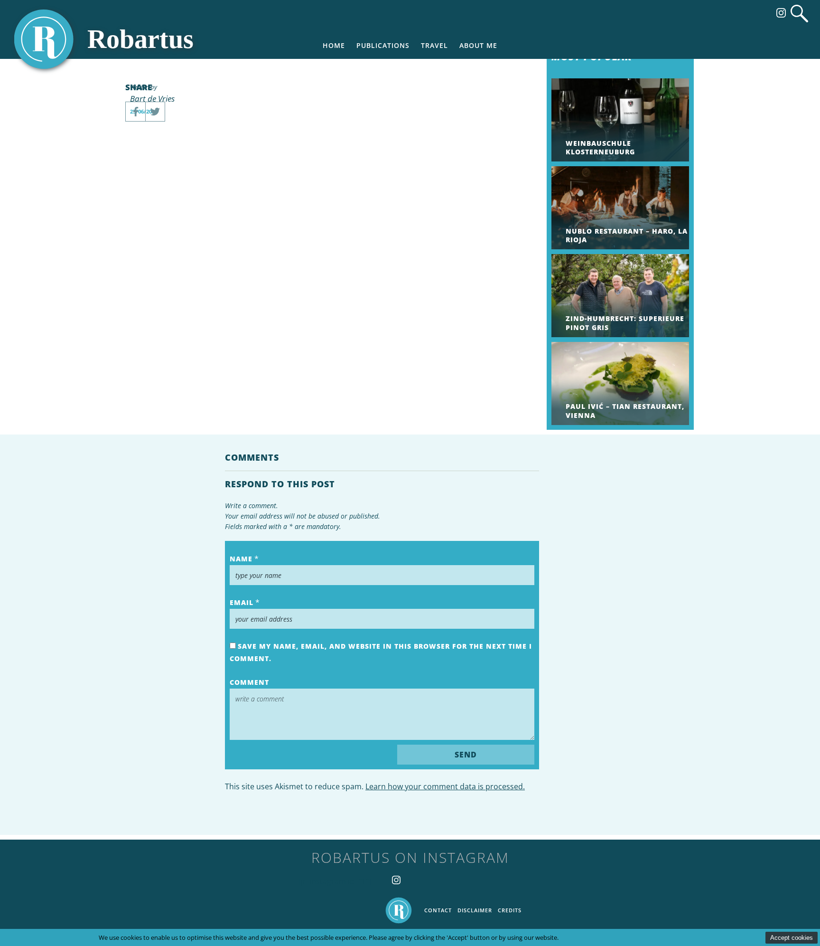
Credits (510, 910)
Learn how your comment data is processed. (445, 786)
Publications (383, 45)
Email (241, 602)
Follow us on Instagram (781, 13)
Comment (249, 682)
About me (478, 45)
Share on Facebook (135, 112)
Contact (438, 910)
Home (334, 45)
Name (241, 558)
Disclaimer (474, 910)
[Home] (107, 39)
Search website (799, 13)
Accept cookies (791, 937)
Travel (434, 45)
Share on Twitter (155, 112)
